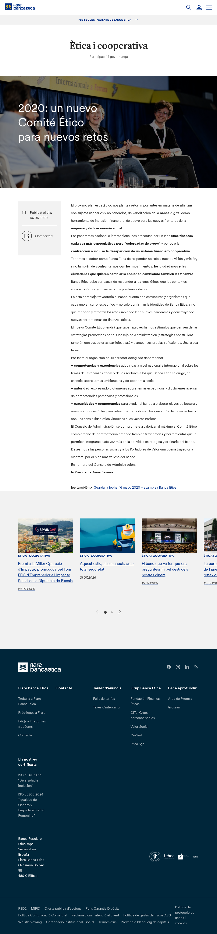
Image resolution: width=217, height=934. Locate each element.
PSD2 (22, 908)
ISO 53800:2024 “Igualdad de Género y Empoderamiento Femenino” (31, 805)
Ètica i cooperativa (34, 556)
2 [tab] (111, 612)
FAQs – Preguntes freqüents (32, 724)
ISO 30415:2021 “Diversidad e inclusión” (29, 780)
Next (120, 612)
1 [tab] (104, 612)
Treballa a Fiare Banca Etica (29, 701)
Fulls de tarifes (104, 698)
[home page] (20, 6)
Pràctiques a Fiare (31, 712)
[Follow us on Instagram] (178, 667)
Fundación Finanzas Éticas (145, 701)
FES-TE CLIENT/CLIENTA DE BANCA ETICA (105, 19)
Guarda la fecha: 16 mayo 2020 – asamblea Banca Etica (135, 487)
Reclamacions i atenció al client (95, 915)
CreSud (136, 735)
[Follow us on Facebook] (169, 667)
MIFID (35, 908)
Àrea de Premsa (180, 698)
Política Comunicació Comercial (42, 915)
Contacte (25, 735)
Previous (97, 611)
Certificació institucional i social (70, 922)
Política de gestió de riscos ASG (147, 915)
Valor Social (139, 726)
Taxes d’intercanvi (106, 707)
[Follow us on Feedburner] (196, 667)
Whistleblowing (30, 922)
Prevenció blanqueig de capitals (145, 922)
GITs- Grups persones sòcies (143, 715)
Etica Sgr (137, 744)
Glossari (174, 707)
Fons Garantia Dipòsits (102, 908)
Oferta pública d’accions (63, 908)
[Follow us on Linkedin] (187, 667)
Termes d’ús (107, 922)
